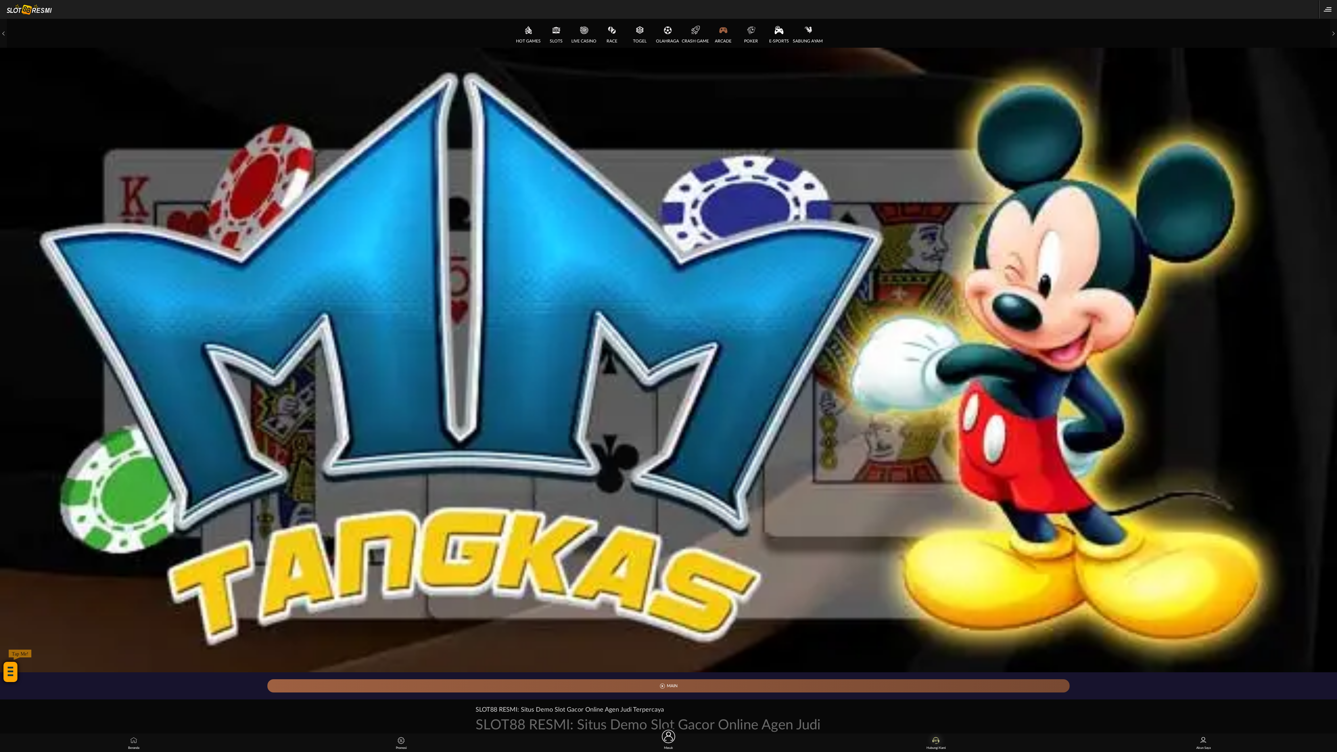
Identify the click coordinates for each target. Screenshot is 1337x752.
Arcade (723, 41)
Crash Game (695, 41)
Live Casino (583, 41)
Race (612, 41)
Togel (640, 41)
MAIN (672, 686)
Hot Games (528, 41)
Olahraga (667, 41)
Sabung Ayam (808, 41)
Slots (556, 41)
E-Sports (779, 41)
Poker (751, 41)
